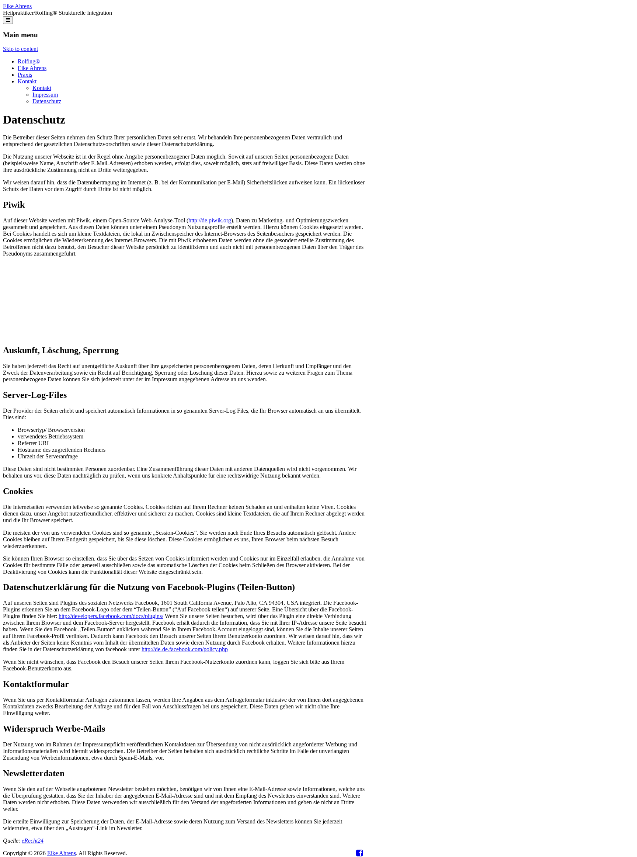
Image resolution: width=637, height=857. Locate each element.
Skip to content (20, 49)
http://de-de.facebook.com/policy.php (185, 649)
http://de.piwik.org (209, 220)
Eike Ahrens (17, 6)
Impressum (45, 94)
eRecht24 (32, 840)
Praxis (25, 75)
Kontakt (27, 81)
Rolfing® (29, 61)
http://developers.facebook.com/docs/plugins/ (111, 616)
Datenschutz (46, 101)
